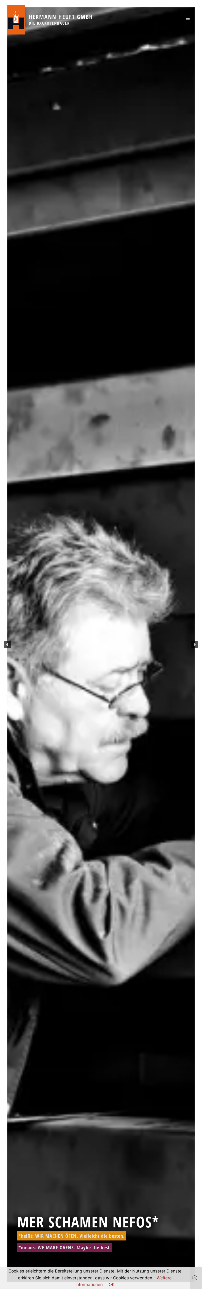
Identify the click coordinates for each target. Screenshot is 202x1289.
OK (112, 1284)
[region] (101, 644)
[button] (7, 644)
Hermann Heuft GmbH (61, 17)
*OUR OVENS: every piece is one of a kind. (67, 1247)
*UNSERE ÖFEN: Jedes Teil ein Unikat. (60, 1236)
